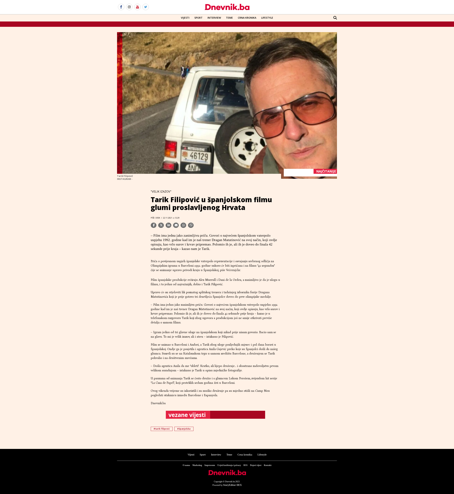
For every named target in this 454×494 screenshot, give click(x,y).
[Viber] (191, 225)
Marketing (197, 465)
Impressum (209, 465)
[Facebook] (121, 7)
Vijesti (185, 17)
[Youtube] (137, 7)
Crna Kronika (247, 17)
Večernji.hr (233, 270)
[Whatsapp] (183, 225)
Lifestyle (267, 17)
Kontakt (268, 465)
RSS (245, 465)
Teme (229, 17)
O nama (186, 465)
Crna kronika (244, 454)
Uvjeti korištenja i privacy (229, 465)
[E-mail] (176, 225)
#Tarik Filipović (162, 428)
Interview (214, 17)
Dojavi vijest (255, 465)
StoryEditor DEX (232, 485)
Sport (198, 17)
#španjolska (184, 428)
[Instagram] (129, 7)
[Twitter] (145, 7)
